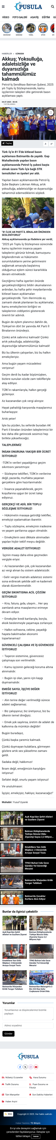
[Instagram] (30, 1066)
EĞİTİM (46, 17)
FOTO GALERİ (19, 17)
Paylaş (9, 143)
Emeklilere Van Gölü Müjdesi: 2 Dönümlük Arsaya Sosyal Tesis (12, 963)
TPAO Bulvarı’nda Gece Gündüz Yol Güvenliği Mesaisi (39, 963)
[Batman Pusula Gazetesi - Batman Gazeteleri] (28, 6)
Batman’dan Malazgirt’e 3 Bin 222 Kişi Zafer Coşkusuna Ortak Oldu (40, 989)
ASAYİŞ (34, 17)
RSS (9, 1114)
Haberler (7, 53)
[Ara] (52, 7)
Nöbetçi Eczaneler (14, 1077)
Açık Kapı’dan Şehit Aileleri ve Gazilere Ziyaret (14, 933)
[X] (25, 1066)
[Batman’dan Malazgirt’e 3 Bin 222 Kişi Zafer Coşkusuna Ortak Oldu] (41, 977)
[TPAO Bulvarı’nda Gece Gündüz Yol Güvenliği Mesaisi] (41, 951)
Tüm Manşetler (12, 1094)
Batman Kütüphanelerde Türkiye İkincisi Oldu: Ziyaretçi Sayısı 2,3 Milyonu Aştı (40, 935)
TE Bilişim (35, 1123)
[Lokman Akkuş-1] (28, 212)
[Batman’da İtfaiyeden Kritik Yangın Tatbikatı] (14, 977)
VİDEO (5, 17)
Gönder (8, 1033)
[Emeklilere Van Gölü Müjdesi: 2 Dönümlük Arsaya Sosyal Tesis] (14, 951)
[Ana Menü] (3, 6)
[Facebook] (20, 1066)
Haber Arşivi (11, 1101)
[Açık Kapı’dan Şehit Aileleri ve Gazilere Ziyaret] (14, 922)
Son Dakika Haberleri (42, 1094)
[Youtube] (36, 1066)
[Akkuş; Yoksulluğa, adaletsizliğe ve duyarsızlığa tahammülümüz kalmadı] (28, 123)
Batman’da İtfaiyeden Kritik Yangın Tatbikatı (12, 987)
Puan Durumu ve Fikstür (38, 1086)
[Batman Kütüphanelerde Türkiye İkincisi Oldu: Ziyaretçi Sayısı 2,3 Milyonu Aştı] (41, 922)
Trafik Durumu (12, 1084)
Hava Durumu (39, 1077)
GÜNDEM (20, 53)
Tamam (36, 1136)
